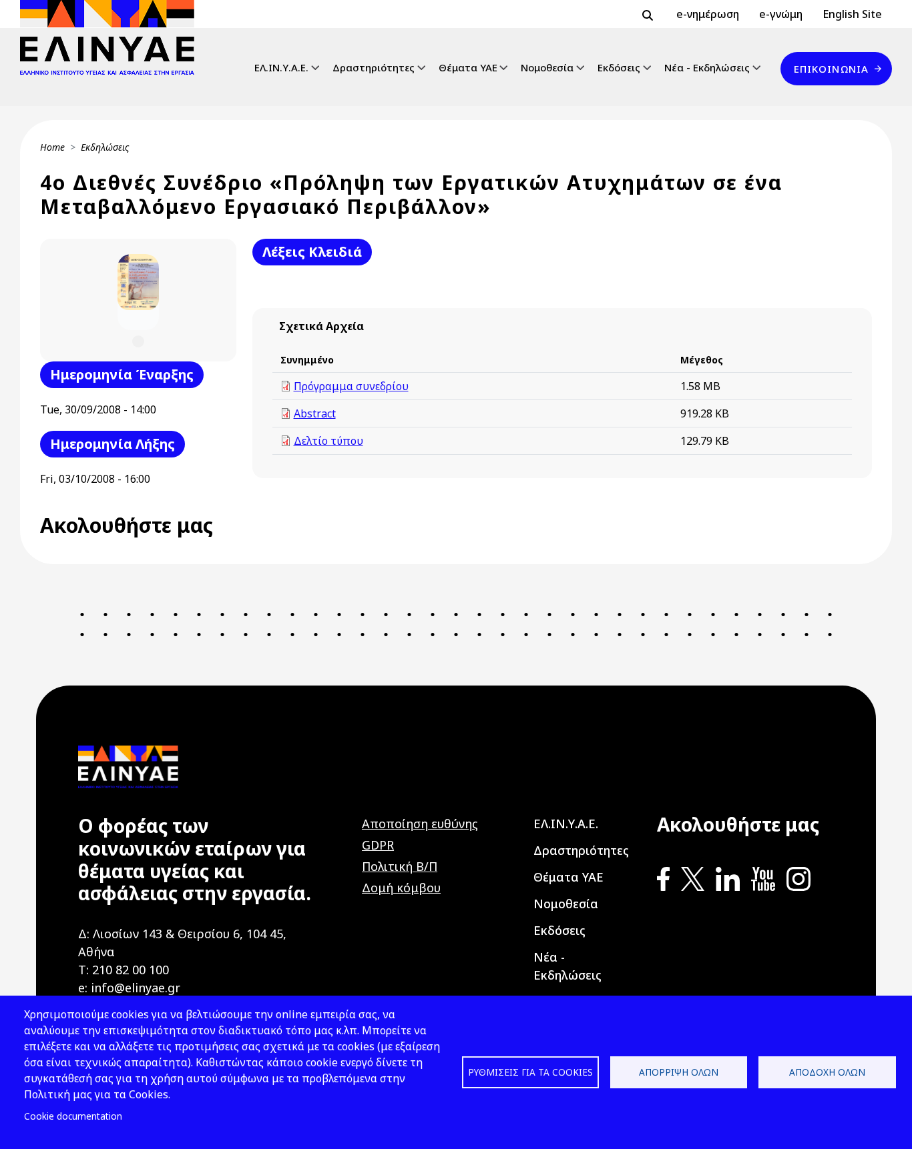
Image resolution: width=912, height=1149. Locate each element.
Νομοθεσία (547, 67)
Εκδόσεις (619, 67)
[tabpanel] (138, 292)
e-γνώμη (781, 14)
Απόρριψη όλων (678, 1072)
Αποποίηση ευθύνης (420, 824)
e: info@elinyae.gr (129, 988)
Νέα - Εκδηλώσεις (707, 67)
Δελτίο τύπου (328, 440)
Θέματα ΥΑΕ (468, 67)
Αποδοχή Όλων (827, 1072)
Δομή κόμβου (401, 888)
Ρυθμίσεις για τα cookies (530, 1072)
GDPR (378, 845)
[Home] (112, 37)
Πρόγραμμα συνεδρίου (351, 386)
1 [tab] (138, 341)
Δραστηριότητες (373, 67)
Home (52, 147)
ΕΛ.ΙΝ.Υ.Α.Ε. (281, 67)
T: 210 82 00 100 (123, 970)
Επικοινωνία (831, 68)
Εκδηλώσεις (105, 147)
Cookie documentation (73, 1116)
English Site (852, 14)
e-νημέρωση (707, 14)
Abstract (315, 413)
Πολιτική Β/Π (399, 866)
